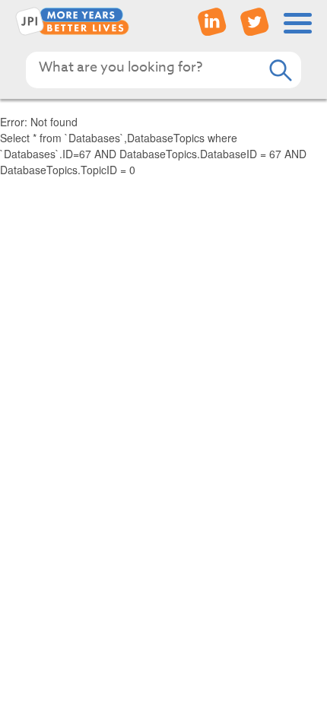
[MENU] (298, 23)
